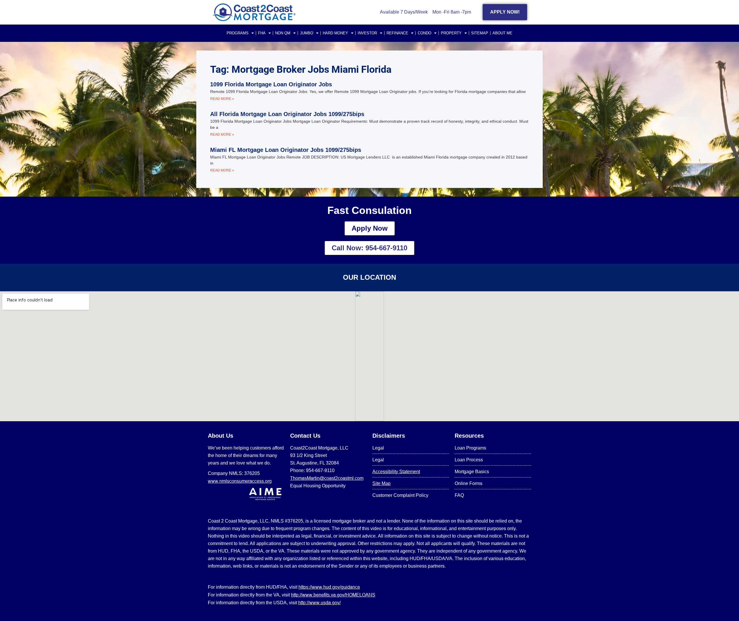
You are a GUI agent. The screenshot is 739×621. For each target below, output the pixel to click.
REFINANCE (397, 33)
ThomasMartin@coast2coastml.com (326, 478)
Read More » (222, 99)
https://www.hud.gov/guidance (329, 587)
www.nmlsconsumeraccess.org (240, 481)
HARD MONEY (335, 33)
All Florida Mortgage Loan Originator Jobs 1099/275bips (287, 114)
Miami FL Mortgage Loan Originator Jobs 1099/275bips (285, 150)
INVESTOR (367, 33)
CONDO (424, 33)
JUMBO (306, 33)
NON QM (282, 33)
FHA (262, 33)
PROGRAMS (238, 33)
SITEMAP (479, 33)
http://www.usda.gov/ (319, 602)
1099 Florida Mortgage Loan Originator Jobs (271, 84)
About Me (502, 33)
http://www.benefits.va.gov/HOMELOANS (333, 594)
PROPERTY (451, 33)
